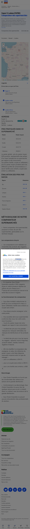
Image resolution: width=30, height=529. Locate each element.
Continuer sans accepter (21, 252)
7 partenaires (18, 259)
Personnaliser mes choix (8, 272)
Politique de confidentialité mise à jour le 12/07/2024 (14, 270)
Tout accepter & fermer (16, 276)
